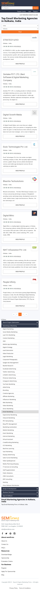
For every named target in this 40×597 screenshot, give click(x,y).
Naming (5, 482)
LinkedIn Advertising (9, 375)
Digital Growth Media (12, 115)
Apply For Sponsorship (8, 571)
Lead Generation (8, 350)
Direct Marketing (8, 409)
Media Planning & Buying (11, 464)
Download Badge (6, 554)
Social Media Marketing (10, 332)
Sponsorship (5, 558)
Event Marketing (8, 433)
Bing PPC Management (10, 424)
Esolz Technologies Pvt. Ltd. (15, 147)
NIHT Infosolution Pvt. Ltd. (15, 250)
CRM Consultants (8, 476)
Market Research (8, 366)
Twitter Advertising (9, 372)
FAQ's (3, 547)
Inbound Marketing (9, 418)
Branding (6, 390)
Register (35, 11)
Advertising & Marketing (10, 326)
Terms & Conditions (25, 588)
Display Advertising (9, 455)
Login (29, 11)
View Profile (20, 63)
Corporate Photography (10, 359)
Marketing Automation (10, 427)
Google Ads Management (10, 362)
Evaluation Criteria (6, 561)
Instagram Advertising (10, 381)
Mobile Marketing (8, 430)
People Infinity (9, 282)
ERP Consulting (7, 479)
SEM (4, 341)
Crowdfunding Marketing (10, 442)
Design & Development (9, 488)
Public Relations (8, 473)
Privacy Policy (13, 588)
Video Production (8, 353)
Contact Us (4, 544)
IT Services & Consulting (10, 467)
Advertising (6, 387)
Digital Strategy (7, 347)
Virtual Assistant (8, 439)
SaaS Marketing (7, 451)
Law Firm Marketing (9, 335)
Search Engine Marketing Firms (22, 582)
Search (35, 8)
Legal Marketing (8, 356)
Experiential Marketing (10, 415)
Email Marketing (8, 412)
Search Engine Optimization (11, 322)
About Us (4, 541)
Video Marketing (8, 405)
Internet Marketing (9, 436)
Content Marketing (8, 338)
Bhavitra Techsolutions (13, 181)
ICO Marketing (7, 445)
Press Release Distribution (11, 485)
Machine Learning (8, 448)
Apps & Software (8, 496)
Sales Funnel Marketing (10, 458)
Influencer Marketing (9, 399)
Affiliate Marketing (8, 396)
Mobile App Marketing (10, 344)
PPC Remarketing (8, 421)
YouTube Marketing (9, 384)
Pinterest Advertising (9, 378)
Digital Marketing (8, 329)
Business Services (8, 492)
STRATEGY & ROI (11, 40)
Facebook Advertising (9, 369)
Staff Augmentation (9, 470)
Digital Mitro (8, 215)
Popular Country (21, 11)
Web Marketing (7, 402)
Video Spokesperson (9, 461)
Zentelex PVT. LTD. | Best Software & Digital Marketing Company (16, 77)
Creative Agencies (8, 393)
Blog (2, 575)
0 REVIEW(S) (17, 46)
